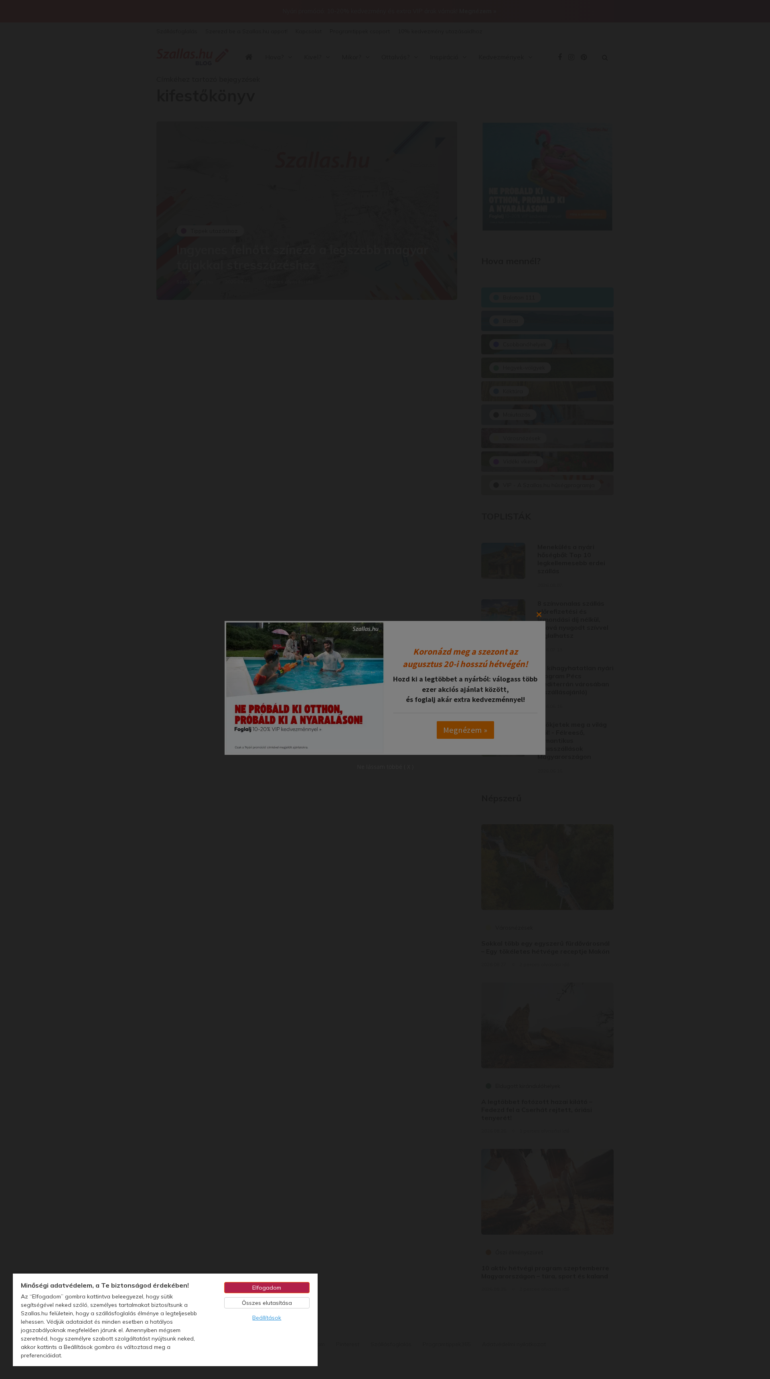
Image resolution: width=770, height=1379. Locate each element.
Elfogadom (266, 1287)
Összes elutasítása (267, 1302)
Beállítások (266, 1317)
